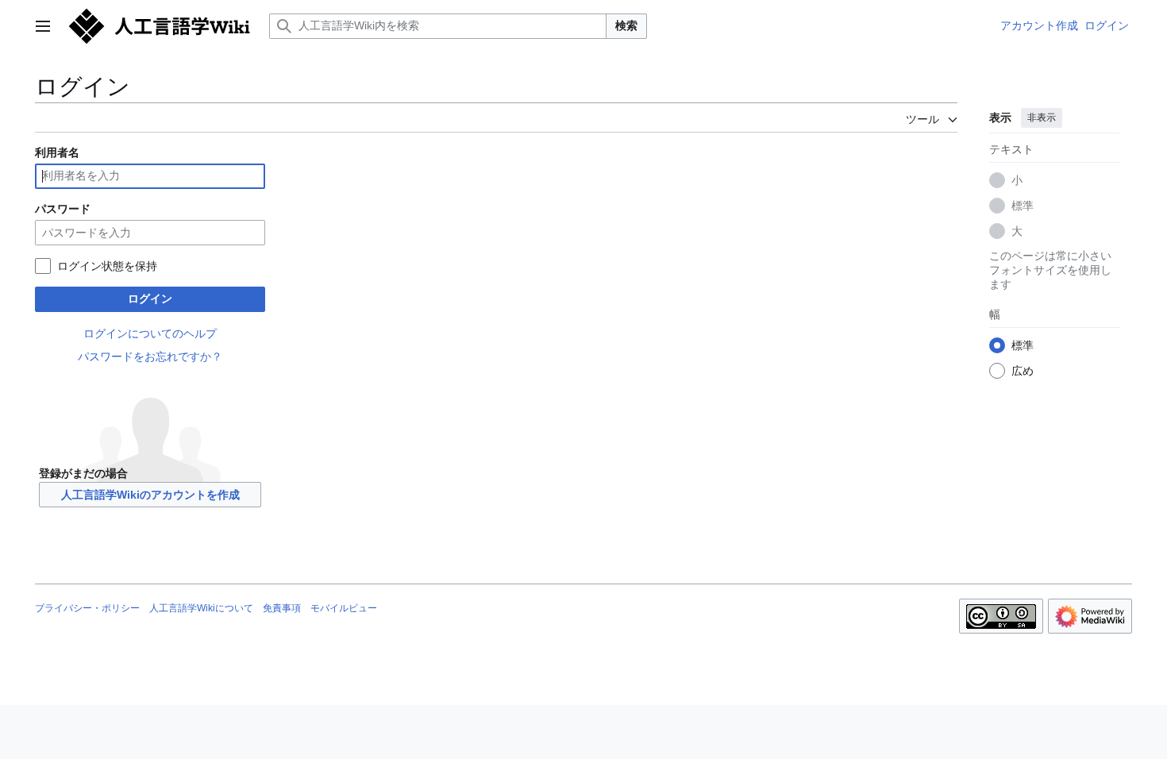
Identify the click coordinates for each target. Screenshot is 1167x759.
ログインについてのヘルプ (150, 333)
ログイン (150, 298)
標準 (1022, 205)
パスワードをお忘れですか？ (150, 356)
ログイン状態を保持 (107, 266)
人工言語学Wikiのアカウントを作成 (150, 494)
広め (1022, 370)
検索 (626, 25)
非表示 (1041, 117)
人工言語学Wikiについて (201, 608)
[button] (43, 26)
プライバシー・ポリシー (87, 608)
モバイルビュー (343, 608)
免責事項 (282, 608)
